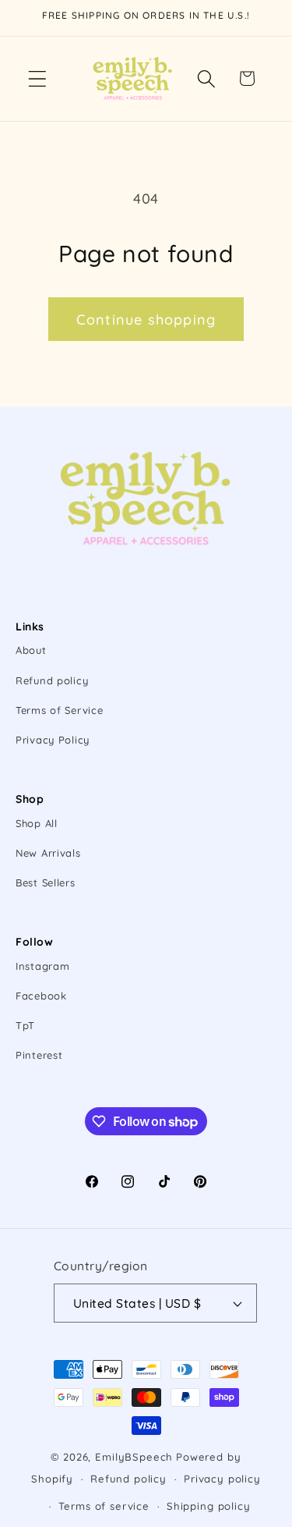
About (31, 650)
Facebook (41, 995)
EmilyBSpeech (134, 1457)
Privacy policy (222, 1478)
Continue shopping (146, 319)
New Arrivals (48, 853)
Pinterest (39, 1055)
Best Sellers (46, 882)
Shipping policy (209, 1506)
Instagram (42, 966)
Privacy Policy (53, 739)
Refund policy (52, 680)
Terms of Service (60, 710)
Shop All (37, 823)
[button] (37, 78)
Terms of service (103, 1506)
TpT (25, 1025)
